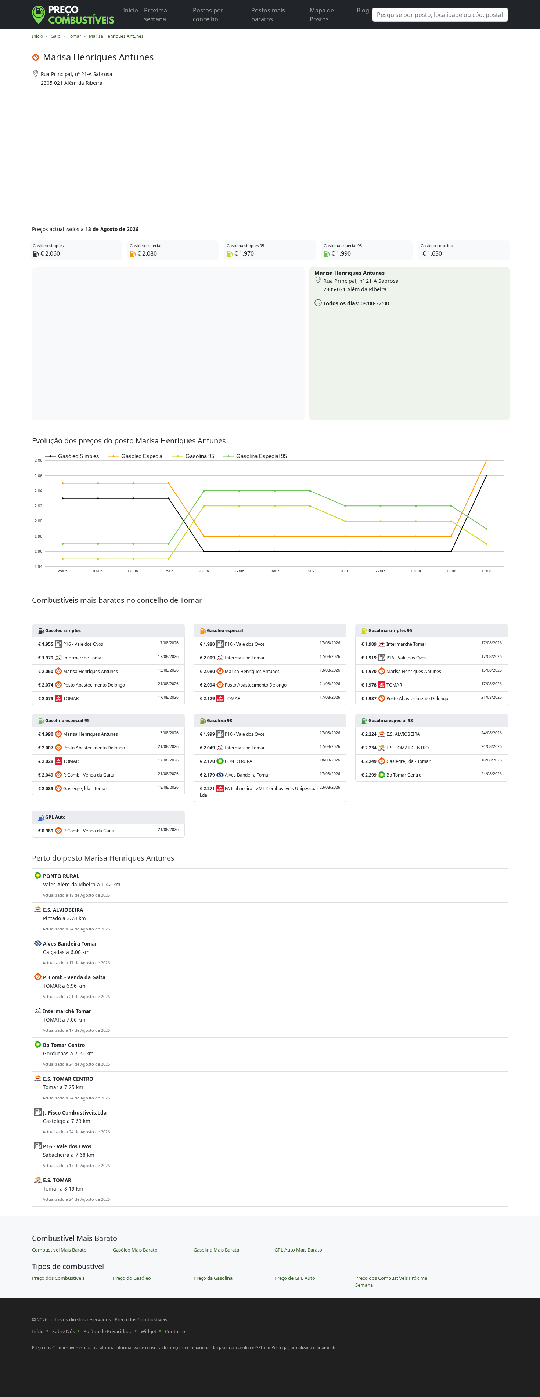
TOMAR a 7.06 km (76, 1020)
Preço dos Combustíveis (58, 1278)
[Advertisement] (241, 153)
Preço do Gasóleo (132, 1278)
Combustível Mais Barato (59, 1249)
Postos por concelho (208, 14)
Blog (363, 10)
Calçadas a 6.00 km (76, 952)
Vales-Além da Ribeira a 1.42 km (81, 885)
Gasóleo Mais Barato (135, 1249)
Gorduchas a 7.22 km (76, 1054)
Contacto (175, 1331)
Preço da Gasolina (213, 1278)
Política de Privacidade (107, 1331)
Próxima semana (155, 14)
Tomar (74, 36)
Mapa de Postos (322, 14)
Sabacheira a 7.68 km (76, 1155)
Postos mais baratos (268, 14)
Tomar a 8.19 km (76, 1189)
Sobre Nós (63, 1331)
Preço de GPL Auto (294, 1278)
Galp (55, 36)
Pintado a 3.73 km (76, 919)
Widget (148, 1331)
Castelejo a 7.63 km (76, 1121)
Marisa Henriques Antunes (116, 36)
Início (130, 10)
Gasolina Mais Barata (216, 1249)
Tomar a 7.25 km (76, 1088)
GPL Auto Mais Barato (298, 1249)
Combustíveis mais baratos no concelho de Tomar (117, 600)
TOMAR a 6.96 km (76, 986)
